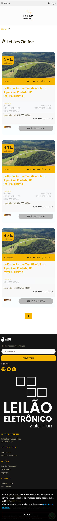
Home (3, 29)
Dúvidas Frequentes (8, 466)
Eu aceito (28, 514)
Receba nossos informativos (13, 346)
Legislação (5, 473)
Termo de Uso (6, 469)
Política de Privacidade (9, 455)
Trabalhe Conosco (7, 483)
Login (53, 3)
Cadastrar (29, 358)
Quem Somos (6, 452)
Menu (7, 3)
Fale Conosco (6, 487)
